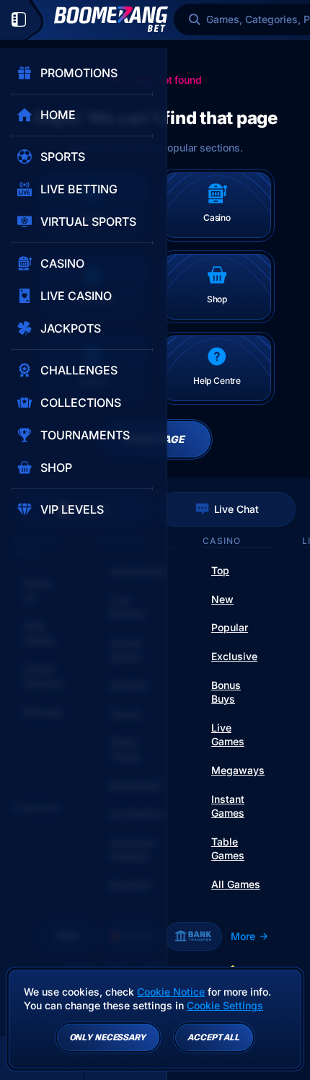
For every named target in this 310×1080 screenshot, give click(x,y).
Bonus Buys (226, 692)
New (222, 599)
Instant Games (227, 806)
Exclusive (234, 656)
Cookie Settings (225, 1005)
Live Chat (236, 509)
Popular (229, 627)
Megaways (238, 770)
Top (220, 570)
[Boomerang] (111, 19)
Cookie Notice (171, 991)
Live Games (227, 734)
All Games (235, 884)
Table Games (227, 848)
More (243, 936)
